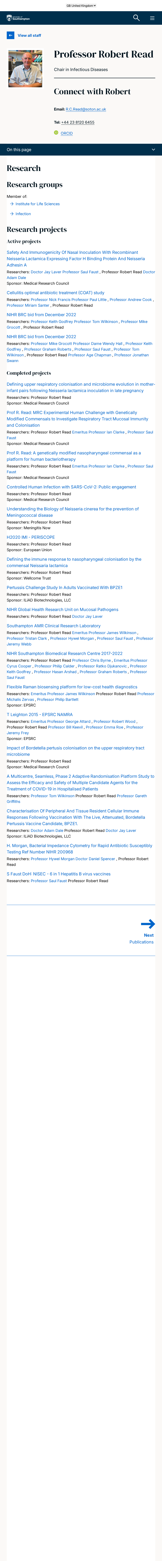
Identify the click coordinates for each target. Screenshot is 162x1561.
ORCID (67, 133)
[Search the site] (136, 18)
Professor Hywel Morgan (72, 638)
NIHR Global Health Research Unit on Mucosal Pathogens (62, 609)
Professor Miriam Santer (28, 305)
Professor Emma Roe (104, 727)
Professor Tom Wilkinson (96, 321)
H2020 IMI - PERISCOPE (31, 537)
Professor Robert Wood (114, 721)
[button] (81, 150)
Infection (23, 214)
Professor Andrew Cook (131, 299)
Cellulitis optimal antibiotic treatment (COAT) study (55, 292)
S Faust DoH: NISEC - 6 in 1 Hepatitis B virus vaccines (59, 873)
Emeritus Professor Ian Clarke (98, 432)
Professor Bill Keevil (65, 727)
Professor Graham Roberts (47, 349)
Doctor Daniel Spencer (95, 859)
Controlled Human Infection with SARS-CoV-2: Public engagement (71, 486)
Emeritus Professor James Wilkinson (104, 632)
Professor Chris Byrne (91, 660)
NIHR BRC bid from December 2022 (41, 314)
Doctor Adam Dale (47, 830)
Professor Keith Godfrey (52, 321)
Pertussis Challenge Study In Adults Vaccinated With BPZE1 (64, 587)
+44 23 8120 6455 (77, 122)
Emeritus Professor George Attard (60, 721)
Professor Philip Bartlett (57, 699)
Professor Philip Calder (55, 666)
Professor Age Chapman (89, 355)
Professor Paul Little (89, 299)
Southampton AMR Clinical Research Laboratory (54, 625)
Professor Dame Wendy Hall (97, 343)
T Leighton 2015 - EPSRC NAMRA (40, 714)
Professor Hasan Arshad (55, 672)
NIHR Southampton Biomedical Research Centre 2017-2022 (65, 653)
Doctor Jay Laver (46, 272)
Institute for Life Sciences (38, 204)
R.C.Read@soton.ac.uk (86, 109)
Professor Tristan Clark (27, 638)
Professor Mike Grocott (51, 343)
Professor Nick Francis (50, 299)
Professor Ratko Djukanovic (102, 666)
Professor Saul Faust (80, 272)
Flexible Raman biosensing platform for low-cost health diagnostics (72, 686)
